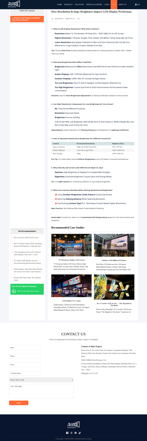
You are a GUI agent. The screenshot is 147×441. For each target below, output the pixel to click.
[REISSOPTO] (73, 425)
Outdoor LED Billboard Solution (114, 260)
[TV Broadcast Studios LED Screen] (71, 245)
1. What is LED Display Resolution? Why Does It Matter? (26, 19)
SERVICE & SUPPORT (94, 4)
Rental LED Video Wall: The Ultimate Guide (27, 279)
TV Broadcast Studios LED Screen (72, 260)
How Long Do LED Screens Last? (26, 237)
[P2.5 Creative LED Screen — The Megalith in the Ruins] (114, 287)
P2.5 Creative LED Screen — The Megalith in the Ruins (114, 304)
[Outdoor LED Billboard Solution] (114, 245)
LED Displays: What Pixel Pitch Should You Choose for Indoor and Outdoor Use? (28, 270)
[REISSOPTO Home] (13, 5)
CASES (106, 4)
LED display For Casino (71, 301)
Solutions (79, 4)
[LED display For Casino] (71, 286)
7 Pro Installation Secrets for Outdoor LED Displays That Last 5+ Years (27, 253)
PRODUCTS (68, 4)
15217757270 (89, 373)
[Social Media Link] (67, 433)
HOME (59, 4)
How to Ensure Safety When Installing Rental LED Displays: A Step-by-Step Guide (28, 245)
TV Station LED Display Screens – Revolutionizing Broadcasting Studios (27, 262)
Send (19, 403)
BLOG (114, 4)
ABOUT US (122, 4)
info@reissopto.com (93, 360)
